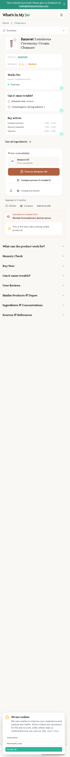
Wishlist (12, 205)
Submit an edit (44, 205)
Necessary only (14, 743)
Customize (12, 737)
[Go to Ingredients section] (61, 134)
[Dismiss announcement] (64, 4)
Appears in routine (15, 200)
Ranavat (27, 39)
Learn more (53, 730)
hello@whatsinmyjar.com (34, 6)
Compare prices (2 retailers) (36, 180)
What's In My (16, 15)
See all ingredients (16, 141)
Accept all (12, 749)
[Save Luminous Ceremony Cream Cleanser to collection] (11, 190)
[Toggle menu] (61, 15)
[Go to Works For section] (61, 88)
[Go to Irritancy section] (61, 110)
